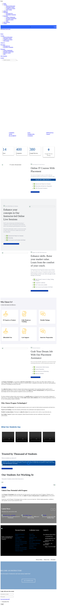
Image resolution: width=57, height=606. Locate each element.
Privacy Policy (39, 559)
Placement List (9, 13)
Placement (5, 12)
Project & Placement (10, 6)
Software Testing (19, 550)
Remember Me (5, 601)
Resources (5, 16)
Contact (5, 23)
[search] (17, 60)
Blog (7, 20)
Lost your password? (5, 599)
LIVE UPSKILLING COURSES (31, 134)
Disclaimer (53, 559)
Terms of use (46, 559)
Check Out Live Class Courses (11, 243)
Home (4, 3)
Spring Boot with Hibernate (33, 538)
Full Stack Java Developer (21, 547)
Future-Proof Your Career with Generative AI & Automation (10, 517)
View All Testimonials (7, 468)
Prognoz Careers (9, 19)
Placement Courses (10, 7)
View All (4, 487)
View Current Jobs (35, 377)
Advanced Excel (32, 545)
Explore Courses (35, 192)
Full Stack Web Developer (21, 541)
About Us (5, 11)
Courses (5, 4)
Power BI (31, 534)
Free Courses (9, 9)
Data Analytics (18, 539)
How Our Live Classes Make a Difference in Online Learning (30, 517)
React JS (31, 541)
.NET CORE (32, 535)
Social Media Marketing (34, 543)
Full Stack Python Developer (19, 545)
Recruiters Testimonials (11, 18)
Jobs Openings (6, 22)
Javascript (31, 546)
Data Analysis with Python (35, 540)
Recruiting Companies (11, 14)
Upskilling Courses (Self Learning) (39, 290)
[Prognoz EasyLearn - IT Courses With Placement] (5, 29)
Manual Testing (32, 548)
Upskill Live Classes (10, 8)
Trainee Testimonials (10, 17)
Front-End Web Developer (21, 543)
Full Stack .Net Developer (21, 549)
